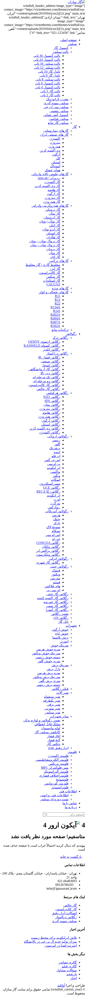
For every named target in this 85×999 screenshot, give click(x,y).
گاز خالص (70, 905)
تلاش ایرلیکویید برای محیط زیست (54, 937)
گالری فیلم (69, 966)
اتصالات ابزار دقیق (64, 913)
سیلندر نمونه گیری (64, 921)
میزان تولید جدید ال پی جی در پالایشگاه (50, 941)
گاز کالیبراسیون (66, 909)
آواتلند (61, 985)
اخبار (73, 978)
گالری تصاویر (68, 962)
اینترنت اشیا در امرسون (61, 945)
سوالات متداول (66, 970)
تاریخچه (71, 974)
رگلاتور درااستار (66, 917)
